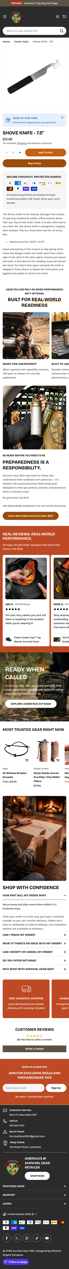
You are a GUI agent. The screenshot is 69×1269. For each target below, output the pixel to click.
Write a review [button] (34, 1048)
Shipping (21, 143)
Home (6, 41)
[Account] (58, 17)
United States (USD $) (20, 1214)
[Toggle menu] (5, 17)
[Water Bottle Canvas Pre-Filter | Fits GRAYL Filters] (48, 750)
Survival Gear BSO (24, 1250)
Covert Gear (21, 41)
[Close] (62, 117)
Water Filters (41, 769)
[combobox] (34, 31)
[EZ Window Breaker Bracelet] (17, 750)
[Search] (62, 31)
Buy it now (34, 163)
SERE (5, 769)
